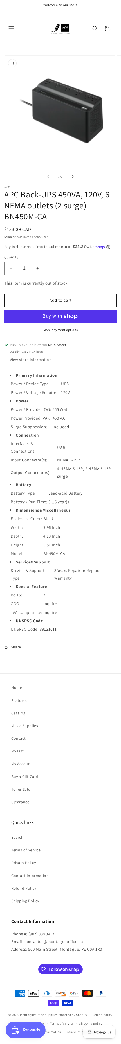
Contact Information (30, 875)
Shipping (10, 237)
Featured (19, 700)
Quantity (11, 257)
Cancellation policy (81, 1032)
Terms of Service (26, 850)
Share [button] (16, 647)
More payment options (60, 330)
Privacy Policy (23, 862)
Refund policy (103, 1015)
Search (17, 837)
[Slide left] (48, 176)
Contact (18, 738)
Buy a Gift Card (24, 776)
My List (17, 751)
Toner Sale (20, 789)
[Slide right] (73, 176)
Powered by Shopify (72, 1015)
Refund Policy (23, 888)
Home (16, 687)
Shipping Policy (25, 900)
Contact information (46, 1032)
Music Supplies (24, 725)
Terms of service (62, 1023)
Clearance (20, 801)
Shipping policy (90, 1023)
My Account (21, 763)
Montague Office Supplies (39, 1015)
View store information (30, 359)
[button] (11, 28)
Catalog (18, 713)
